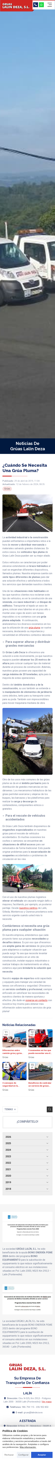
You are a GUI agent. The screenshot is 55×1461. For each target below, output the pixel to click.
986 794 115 (28, 1407)
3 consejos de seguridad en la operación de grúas (12, 1084)
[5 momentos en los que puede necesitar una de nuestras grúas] (40, 1038)
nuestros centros (28, 908)
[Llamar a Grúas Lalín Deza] (35, 4)
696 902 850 (42, 1407)
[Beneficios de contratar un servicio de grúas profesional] (40, 1071)
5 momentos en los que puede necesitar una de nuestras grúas (39, 1052)
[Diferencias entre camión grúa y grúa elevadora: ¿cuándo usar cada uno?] (14, 1038)
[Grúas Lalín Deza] (16, 6)
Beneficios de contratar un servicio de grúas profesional (39, 1084)
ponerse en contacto (37, 1000)
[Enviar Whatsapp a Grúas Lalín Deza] (41, 4)
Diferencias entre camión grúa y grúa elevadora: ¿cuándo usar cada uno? (12, 1052)
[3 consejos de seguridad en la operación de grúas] (14, 1071)
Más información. (28, 1447)
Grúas (7, 488)
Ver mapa (46, 1401)
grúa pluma (34, 627)
